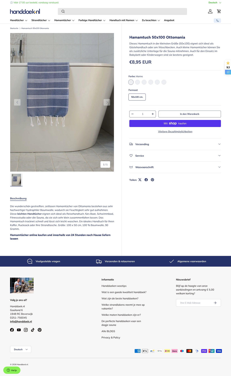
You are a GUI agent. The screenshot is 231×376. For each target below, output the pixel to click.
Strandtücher (39, 20)
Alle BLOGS (108, 331)
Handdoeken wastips (114, 285)
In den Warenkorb (189, 113)
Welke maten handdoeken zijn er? (121, 314)
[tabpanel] (62, 223)
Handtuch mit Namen (122, 20)
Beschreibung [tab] (18, 198)
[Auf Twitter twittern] (140, 180)
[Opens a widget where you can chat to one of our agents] (11, 370)
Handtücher (17, 20)
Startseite (14, 28)
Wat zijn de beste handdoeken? (120, 298)
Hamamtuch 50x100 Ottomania (35, 28)
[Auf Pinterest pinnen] (152, 180)
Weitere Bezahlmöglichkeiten (175, 131)
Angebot (169, 20)
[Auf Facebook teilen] (146, 180)
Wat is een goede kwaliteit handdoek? (124, 292)
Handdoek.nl (22, 364)
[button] (219, 11)
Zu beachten (149, 20)
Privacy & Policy (111, 337)
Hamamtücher (62, 20)
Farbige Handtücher (90, 20)
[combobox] (122, 11)
